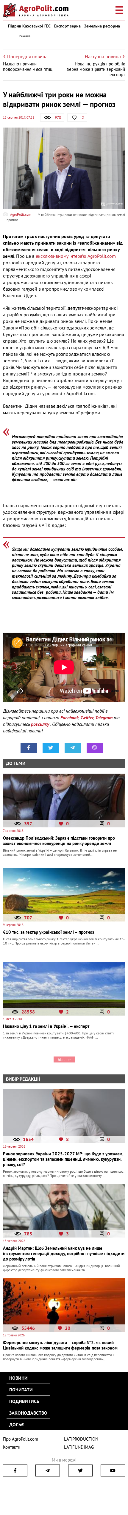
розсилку (40, 724)
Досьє (16, 1424)
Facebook (69, 717)
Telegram (104, 717)
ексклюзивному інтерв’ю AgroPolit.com (76, 256)
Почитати (21, 1390)
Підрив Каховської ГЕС (29, 26)
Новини (18, 1378)
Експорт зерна (67, 26)
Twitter (86, 717)
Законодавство (28, 1413)
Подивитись (24, 1401)
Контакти (11, 1447)
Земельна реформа (102, 26)
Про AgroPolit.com (20, 1439)
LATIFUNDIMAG (79, 1447)
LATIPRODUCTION (81, 1439)
